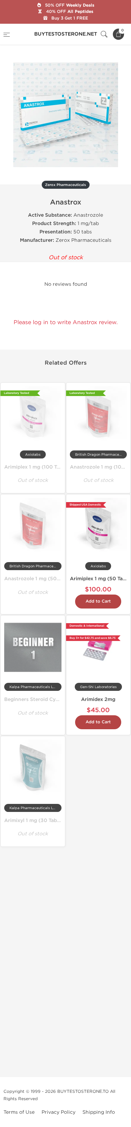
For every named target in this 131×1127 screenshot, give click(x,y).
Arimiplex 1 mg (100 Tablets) (38, 467)
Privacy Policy (58, 1112)
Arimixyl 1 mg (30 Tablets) (36, 820)
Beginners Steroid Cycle (33, 699)
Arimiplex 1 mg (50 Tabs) (100, 579)
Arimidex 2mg (98, 699)
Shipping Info (98, 1112)
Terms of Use (19, 1112)
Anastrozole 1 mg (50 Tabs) (37, 579)
